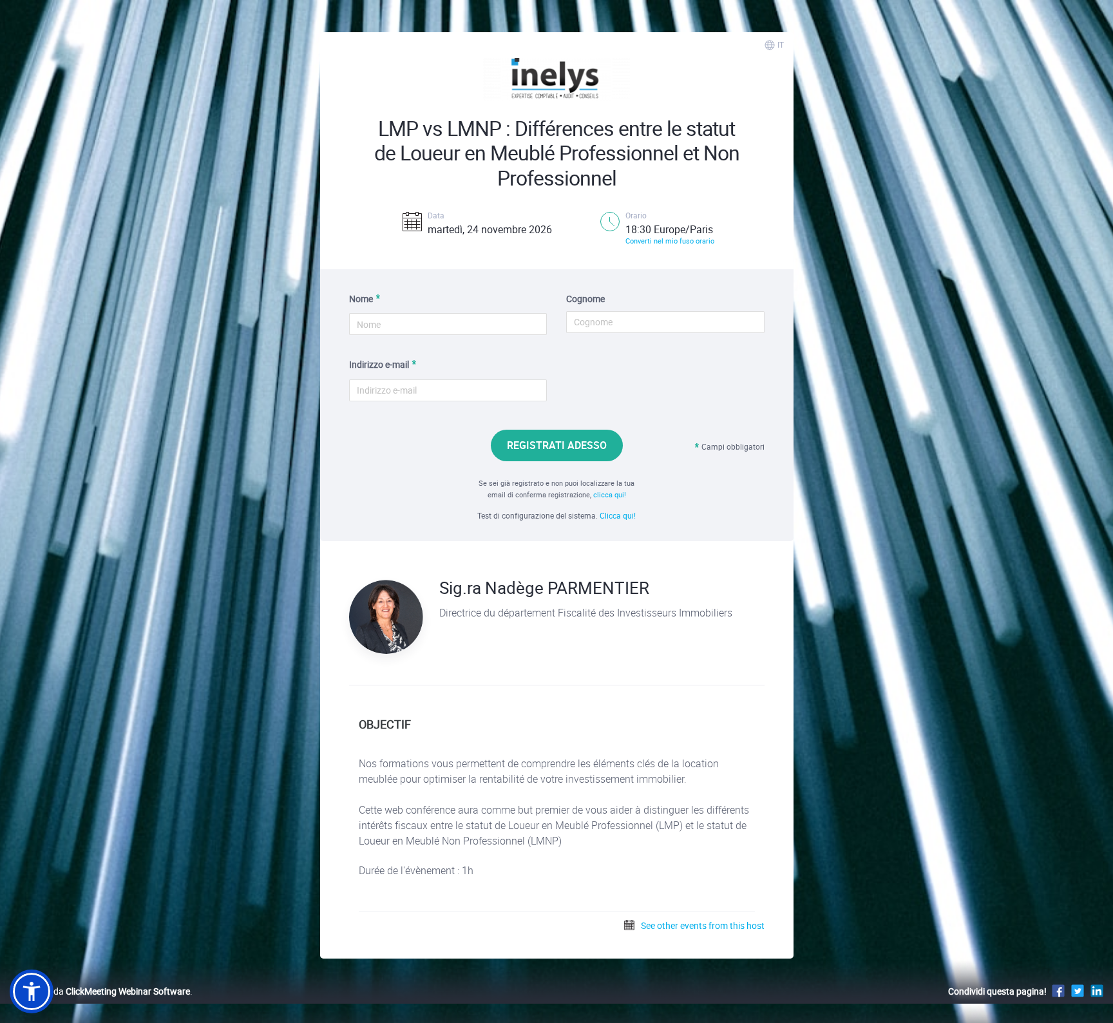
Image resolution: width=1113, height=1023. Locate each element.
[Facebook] (1058, 990)
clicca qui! (609, 494)
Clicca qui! (618, 515)
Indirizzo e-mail (379, 364)
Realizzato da (100, 991)
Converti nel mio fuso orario (669, 240)
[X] (1077, 990)
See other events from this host (702, 925)
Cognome (585, 298)
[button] (31, 991)
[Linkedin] (1096, 990)
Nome (361, 298)
